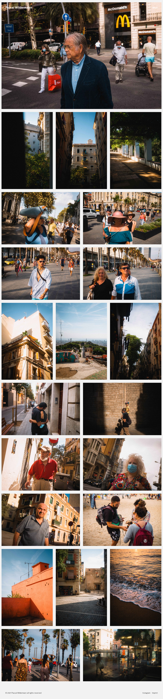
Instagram (146, 693)
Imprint (155, 693)
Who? (155, 7)
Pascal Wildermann (18, 7)
